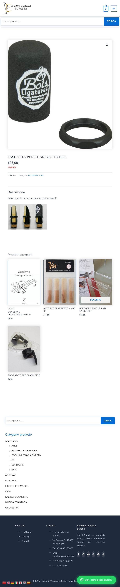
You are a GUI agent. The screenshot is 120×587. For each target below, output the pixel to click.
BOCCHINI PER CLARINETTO (26, 455)
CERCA (111, 21)
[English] (8, 582)
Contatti (25, 541)
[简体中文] (4, 582)
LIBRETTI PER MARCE (16, 486)
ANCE (15, 446)
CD (13, 460)
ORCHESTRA (11, 508)
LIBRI (8, 491)
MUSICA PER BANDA (16, 502)
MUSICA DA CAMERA (16, 497)
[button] (107, 45)
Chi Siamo (27, 532)
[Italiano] (17, 582)
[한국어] (25, 582)
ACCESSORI (33, 175)
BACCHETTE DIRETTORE (24, 450)
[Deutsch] (12, 582)
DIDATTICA (11, 480)
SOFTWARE (18, 465)
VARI (41, 175)
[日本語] (21, 582)
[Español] (29, 582)
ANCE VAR (10, 475)
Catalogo (26, 536)
